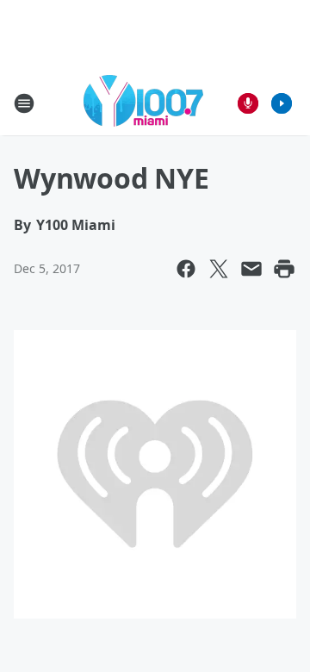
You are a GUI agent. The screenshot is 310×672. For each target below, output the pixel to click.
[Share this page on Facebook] (186, 269)
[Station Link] (143, 103)
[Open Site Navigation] (24, 103)
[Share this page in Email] (251, 269)
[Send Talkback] (248, 103)
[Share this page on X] (219, 269)
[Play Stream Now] (281, 103)
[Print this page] (284, 269)
